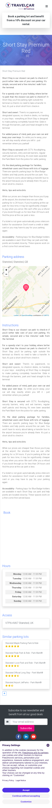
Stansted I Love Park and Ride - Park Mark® (25, 663)
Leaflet (16, 315)
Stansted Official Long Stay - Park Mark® (24, 673)
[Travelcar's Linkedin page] (26, 737)
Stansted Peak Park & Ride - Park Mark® (24, 653)
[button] (4, 693)
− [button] (6, 274)
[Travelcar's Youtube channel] (33, 737)
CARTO (46, 315)
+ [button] (6, 270)
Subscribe (26, 728)
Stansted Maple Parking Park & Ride (21, 643)
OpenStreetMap (26, 315)
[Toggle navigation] (47, 6)
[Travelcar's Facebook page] (18, 737)
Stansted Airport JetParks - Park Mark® (23, 682)
